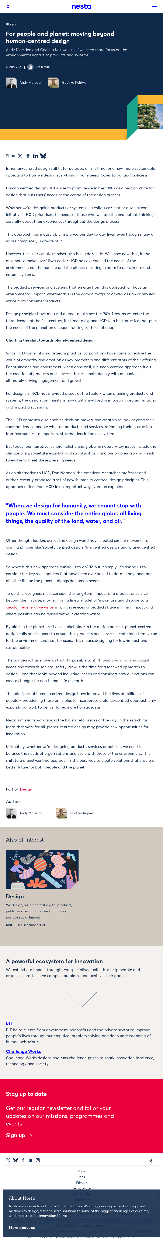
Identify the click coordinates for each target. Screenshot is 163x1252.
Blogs (10, 24)
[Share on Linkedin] (36, 156)
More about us (22, 1228)
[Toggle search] (8, 7)
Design (26, 789)
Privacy (81, 1182)
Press (81, 1171)
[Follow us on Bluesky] (15, 1160)
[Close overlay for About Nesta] (156, 1194)
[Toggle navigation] (154, 6)
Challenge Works (23, 1051)
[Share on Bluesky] (43, 156)
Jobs (81, 1177)
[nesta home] (81, 6)
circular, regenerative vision (30, 607)
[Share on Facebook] (28, 156)
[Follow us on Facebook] (23, 1160)
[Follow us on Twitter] (8, 1160)
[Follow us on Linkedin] (30, 1160)
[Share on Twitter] (20, 156)
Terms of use (81, 1188)
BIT (9, 1023)
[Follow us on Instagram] (38, 1160)
